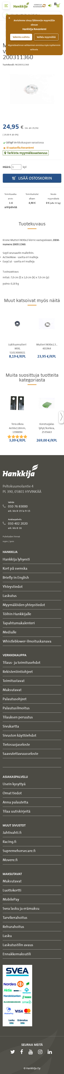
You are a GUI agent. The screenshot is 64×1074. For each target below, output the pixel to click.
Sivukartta (11, 726)
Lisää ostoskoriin (34, 178)
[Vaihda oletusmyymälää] (44, 6)
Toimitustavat (14, 680)
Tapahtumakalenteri (19, 623)
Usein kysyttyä (14, 783)
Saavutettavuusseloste (20, 753)
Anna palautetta (15, 802)
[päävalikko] (6, 5)
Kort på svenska (15, 568)
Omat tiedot (12, 793)
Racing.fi (9, 841)
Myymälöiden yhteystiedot (24, 604)
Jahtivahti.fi (12, 832)
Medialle (9, 632)
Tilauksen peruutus (18, 717)
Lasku (7, 935)
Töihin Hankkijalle (17, 613)
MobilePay (11, 899)
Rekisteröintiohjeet (18, 671)
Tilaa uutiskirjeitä (16, 811)
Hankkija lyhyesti (16, 559)
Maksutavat (12, 689)
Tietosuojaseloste (16, 744)
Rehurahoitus (13, 926)
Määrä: (7, 167)
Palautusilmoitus (16, 708)
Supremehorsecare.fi (19, 850)
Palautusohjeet (14, 698)
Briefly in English (16, 577)
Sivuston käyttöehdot (19, 735)
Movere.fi (10, 859)
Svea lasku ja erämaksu (21, 908)
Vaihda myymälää (46, 37)
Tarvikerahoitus (15, 917)
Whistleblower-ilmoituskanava (27, 641)
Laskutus (10, 595)
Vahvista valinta (21, 37)
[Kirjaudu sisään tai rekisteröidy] (49, 5)
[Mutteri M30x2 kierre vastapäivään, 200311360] (32, 89)
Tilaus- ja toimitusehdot (21, 662)
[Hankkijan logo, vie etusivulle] (23, 5)
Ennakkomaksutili (17, 953)
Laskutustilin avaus (18, 944)
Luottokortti (12, 890)
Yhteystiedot (13, 586)
